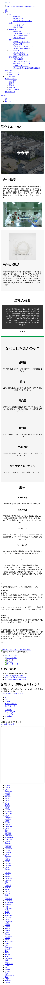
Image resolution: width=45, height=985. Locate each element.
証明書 (11, 85)
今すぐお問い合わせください (12, 686)
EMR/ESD (13, 29)
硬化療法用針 (18, 27)
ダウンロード (14, 89)
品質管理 (12, 87)
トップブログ (10, 707)
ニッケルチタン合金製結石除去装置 (26, 68)
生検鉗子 (16, 16)
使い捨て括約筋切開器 (21, 48)
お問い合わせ (10, 92)
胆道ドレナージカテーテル (23, 46)
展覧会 (11, 83)
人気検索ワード (11, 709)
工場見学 (12, 81)
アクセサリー (14, 50)
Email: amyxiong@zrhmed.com (15, 671)
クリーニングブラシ (20, 55)
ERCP (11, 40)
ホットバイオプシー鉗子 (22, 21)
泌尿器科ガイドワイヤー (22, 61)
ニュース (8, 70)
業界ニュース (14, 74)
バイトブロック (19, 53)
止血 (11, 23)
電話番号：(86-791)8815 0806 (15, 673)
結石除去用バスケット (21, 44)
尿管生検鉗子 (18, 59)
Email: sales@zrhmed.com (14, 669)
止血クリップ (18, 25)
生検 (11, 14)
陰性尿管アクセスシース (22, 63)
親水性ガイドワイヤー (21, 42)
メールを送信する (7, 717)
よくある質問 (10, 76)
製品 (6, 12)
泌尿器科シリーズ (16, 57)
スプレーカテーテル (20, 36)
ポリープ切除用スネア (21, 33)
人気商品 (8, 703)
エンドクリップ (19, 38)
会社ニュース (14, 72)
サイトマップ (10, 705)
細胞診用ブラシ (19, 19)
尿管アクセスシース (20, 66)
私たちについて (11, 79)
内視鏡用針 (17, 31)
